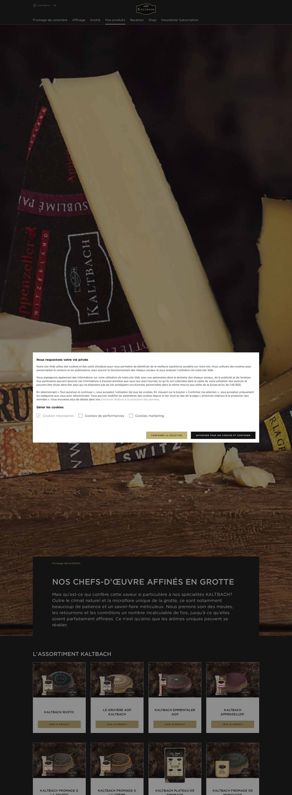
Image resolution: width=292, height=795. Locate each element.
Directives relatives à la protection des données (130, 399)
